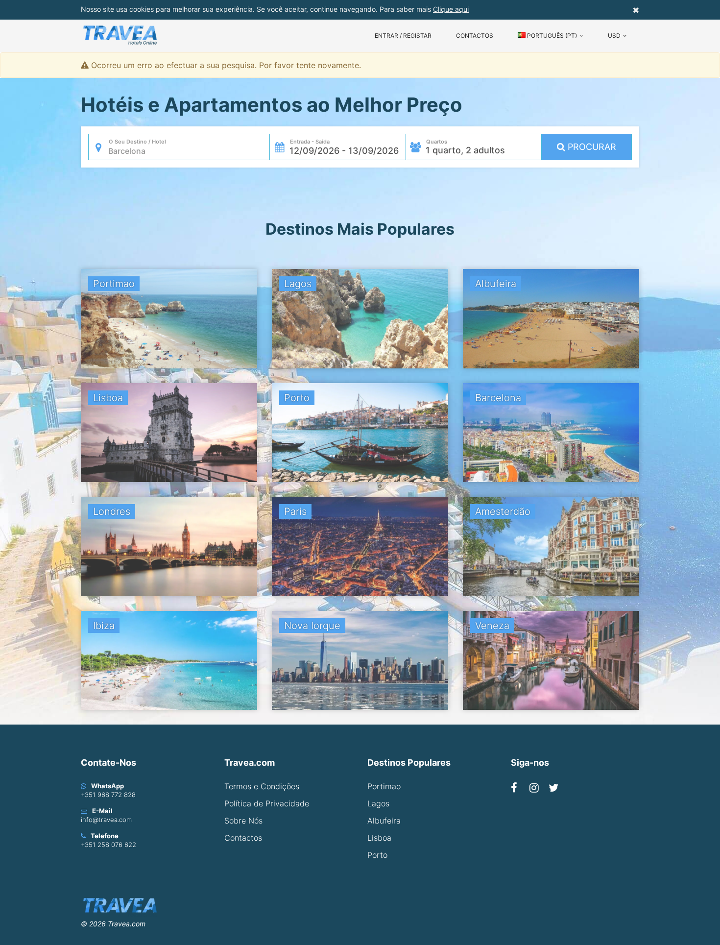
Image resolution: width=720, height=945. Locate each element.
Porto (377, 855)
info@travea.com (106, 820)
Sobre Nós (243, 820)
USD (614, 35)
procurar (590, 147)
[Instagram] (534, 787)
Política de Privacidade (266, 803)
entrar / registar (403, 35)
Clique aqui (451, 9)
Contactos (474, 35)
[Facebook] (514, 787)
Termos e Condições (261, 786)
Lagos (378, 803)
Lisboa (379, 838)
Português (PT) (551, 35)
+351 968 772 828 (108, 795)
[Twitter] (553, 787)
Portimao (384, 786)
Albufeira (384, 820)
